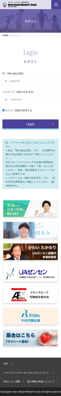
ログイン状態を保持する (18, 110)
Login (31, 123)
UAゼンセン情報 (11, 381)
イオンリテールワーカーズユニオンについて (26, 372)
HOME (5, 35)
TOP (5, 364)
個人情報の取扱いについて (40, 381)
